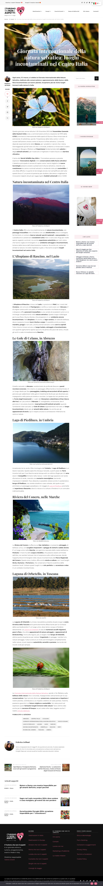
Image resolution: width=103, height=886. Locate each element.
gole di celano (63, 721)
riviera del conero (29, 729)
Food (11, 801)
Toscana (41, 729)
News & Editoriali (73, 11)
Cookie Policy (82, 859)
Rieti (59, 727)
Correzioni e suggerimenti (86, 845)
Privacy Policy (82, 849)
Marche (53, 724)
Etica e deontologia (84, 835)
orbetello (44, 727)
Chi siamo (86, 11)
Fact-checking (82, 840)
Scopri (48, 11)
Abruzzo (26, 718)
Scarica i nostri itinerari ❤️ (14, 2)
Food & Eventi (59, 11)
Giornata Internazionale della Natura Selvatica (31, 693)
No (95, 883)
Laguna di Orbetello (31, 630)
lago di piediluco (29, 724)
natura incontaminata (30, 727)
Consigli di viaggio (35, 868)
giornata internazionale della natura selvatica (39, 721)
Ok (92, 883)
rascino (52, 727)
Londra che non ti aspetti (38, 854)
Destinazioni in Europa (37, 840)
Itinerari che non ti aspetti (38, 845)
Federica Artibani (7, 84)
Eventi (58, 45)
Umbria (49, 729)
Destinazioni (37, 11)
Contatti (96, 11)
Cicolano (46, 718)
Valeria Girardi (9, 860)
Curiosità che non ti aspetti (38, 859)
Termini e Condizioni (84, 854)
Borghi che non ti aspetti (38, 863)
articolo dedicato (23, 711)
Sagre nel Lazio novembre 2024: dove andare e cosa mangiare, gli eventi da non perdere (39, 799)
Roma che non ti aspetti (37, 849)
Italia (64, 45)
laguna (39, 724)
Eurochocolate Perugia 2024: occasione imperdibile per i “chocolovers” (36, 812)
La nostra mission (59, 856)
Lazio (46, 724)
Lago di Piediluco (55, 486)
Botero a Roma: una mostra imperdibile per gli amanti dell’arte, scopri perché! (38, 786)
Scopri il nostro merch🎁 (33, 2)
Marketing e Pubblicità (61, 851)
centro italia (35, 718)
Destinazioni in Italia (36, 835)
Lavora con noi (58, 846)
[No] (101, 883)
